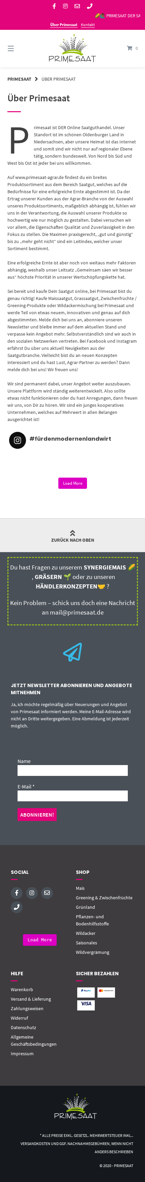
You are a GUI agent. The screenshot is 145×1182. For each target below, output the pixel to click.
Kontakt (88, 24)
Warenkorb (22, 989)
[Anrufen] (89, 6)
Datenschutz (23, 1027)
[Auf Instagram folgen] (65, 6)
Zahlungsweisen (27, 1008)
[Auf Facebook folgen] (54, 6)
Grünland (85, 907)
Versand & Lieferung (31, 999)
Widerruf (19, 1018)
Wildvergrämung (92, 952)
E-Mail (26, 786)
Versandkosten (35, 1143)
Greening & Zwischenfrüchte (104, 898)
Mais (80, 888)
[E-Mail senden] (77, 6)
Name (24, 761)
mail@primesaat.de (77, 612)
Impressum (22, 1053)
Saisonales (86, 943)
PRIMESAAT (19, 79)
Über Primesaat (64, 24)
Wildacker (85, 933)
